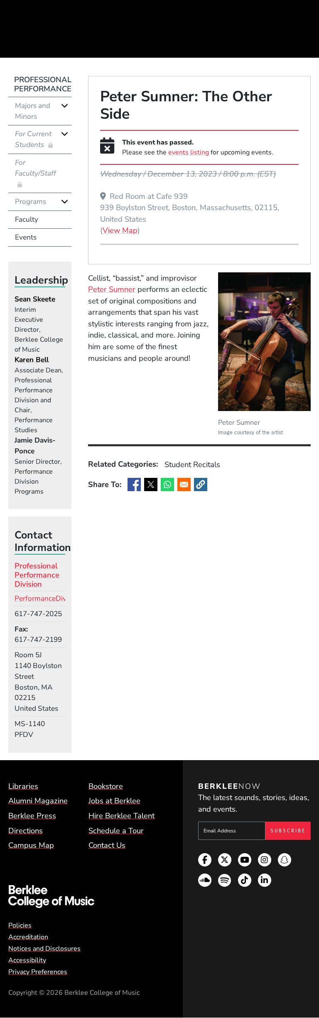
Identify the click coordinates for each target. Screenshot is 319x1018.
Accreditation (28, 937)
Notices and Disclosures (44, 948)
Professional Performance (42, 84)
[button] (200, 484)
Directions (25, 830)
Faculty (26, 219)
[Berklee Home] (84, 896)
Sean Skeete (35, 299)
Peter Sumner (111, 289)
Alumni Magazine (38, 800)
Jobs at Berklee (114, 800)
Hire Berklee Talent (121, 815)
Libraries (23, 786)
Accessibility (27, 960)
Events (26, 237)
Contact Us (106, 845)
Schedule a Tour (116, 830)
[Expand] (64, 105)
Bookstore (105, 786)
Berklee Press (32, 815)
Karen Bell (32, 360)
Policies (20, 925)
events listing (188, 152)
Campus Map (31, 845)
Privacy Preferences (37, 971)
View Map (120, 230)
